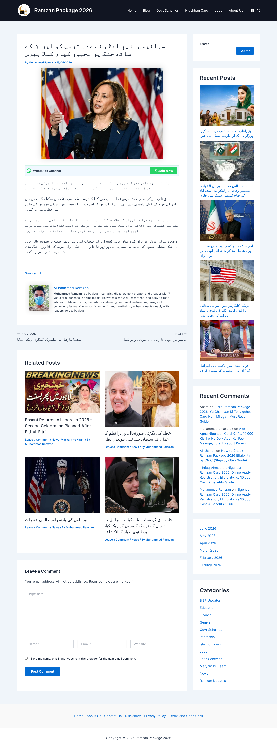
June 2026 (208, 528)
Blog (146, 10)
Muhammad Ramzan (215, 489)
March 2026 (209, 550)
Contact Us (113, 716)
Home (131, 10)
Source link (33, 273)
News (55, 439)
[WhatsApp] (258, 10)
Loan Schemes (211, 659)
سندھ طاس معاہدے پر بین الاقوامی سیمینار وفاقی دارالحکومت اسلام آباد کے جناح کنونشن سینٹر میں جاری (225, 190)
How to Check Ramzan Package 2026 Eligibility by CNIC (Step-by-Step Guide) (225, 455)
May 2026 (207, 536)
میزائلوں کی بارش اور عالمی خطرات (56, 519)
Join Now (165, 171)
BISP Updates (210, 600)
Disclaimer (133, 716)
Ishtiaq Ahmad (211, 468)
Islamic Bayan (210, 644)
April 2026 (208, 543)
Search (204, 43)
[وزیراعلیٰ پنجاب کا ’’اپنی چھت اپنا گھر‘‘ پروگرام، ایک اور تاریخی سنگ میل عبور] (227, 105)
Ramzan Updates (213, 681)
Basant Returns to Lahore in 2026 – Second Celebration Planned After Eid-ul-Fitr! (58, 425)
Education (207, 608)
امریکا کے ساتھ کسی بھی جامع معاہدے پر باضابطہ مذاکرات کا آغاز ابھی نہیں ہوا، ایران (226, 251)
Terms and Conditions (186, 716)
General (206, 622)
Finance (206, 615)
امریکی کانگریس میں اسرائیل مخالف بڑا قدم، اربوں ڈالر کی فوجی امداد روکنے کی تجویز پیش (225, 310)
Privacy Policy (155, 716)
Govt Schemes (167, 10)
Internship (207, 637)
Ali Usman (207, 451)
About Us (236, 10)
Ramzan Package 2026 (63, 10)
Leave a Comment (37, 439)
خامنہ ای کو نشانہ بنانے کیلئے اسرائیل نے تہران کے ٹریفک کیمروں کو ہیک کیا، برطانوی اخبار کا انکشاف (138, 525)
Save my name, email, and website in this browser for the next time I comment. (83, 658)
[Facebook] (252, 10)
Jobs (218, 10)
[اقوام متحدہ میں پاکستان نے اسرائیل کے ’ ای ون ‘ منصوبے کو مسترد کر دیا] (227, 340)
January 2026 (210, 565)
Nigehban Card (196, 10)
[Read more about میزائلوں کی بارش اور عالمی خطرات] (62, 485)
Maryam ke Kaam (72, 439)
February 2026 (211, 558)
